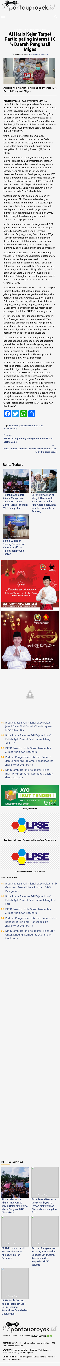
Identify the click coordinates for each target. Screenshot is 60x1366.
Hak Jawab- (27, 1343)
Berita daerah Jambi (21, 29)
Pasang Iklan (28, 1352)
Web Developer (45, 1350)
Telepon (17, 1356)
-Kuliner (36, 1356)
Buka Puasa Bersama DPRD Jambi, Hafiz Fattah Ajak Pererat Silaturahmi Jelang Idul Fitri (28, 739)
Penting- (24, 1356)
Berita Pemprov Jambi (38, 29)
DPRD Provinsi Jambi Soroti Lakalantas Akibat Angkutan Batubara (28, 750)
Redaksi (19, 1343)
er (50, 1356)
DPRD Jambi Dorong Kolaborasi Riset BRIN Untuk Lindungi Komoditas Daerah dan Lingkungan (29, 773)
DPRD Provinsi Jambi (41, 1195)
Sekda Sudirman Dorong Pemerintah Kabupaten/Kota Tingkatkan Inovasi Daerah (14, 547)
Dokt (47, 1356)
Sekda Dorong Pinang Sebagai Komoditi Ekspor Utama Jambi (28, 438)
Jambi (42, 1356)
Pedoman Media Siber (41, 1343)
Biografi (33, 1350)
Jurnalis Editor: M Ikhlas (38, 54)
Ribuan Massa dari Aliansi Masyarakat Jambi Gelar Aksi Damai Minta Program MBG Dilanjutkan (15, 501)
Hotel (30, 1356)
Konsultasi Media (10, 1352)
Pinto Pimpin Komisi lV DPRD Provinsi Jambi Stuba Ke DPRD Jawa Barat (30, 448)
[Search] (55, 16)
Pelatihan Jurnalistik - (21, 1350)
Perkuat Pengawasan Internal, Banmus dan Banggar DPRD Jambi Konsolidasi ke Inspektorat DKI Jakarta (29, 760)
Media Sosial (16, 1359)
